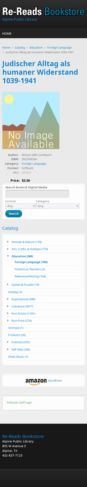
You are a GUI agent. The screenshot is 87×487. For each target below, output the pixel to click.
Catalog (20, 47)
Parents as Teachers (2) (30, 269)
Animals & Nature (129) (26, 242)
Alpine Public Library (19, 19)
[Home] (43, 12)
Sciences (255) (20, 342)
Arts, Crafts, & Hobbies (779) (29, 249)
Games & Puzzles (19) (25, 285)
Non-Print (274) (21, 321)
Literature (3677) (22, 306)
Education (36, 47)
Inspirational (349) (23, 299)
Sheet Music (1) (18, 357)
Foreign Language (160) (31, 262)
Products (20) (17, 335)
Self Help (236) (20, 349)
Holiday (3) (15, 292)
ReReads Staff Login (19, 402)
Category (42, 201)
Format (10, 201)
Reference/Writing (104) (30, 276)
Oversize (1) (15, 328)
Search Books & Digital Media (26, 187)
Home (7, 33)
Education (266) (22, 256)
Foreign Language (59, 47)
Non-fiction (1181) (23, 313)
